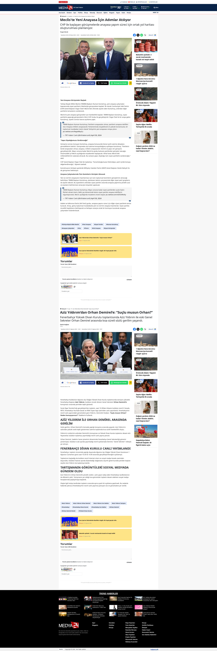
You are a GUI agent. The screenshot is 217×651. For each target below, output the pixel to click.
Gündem (69, 12)
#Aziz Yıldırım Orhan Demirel (81, 503)
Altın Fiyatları (130, 635)
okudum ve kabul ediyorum (77, 279)
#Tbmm (86, 228)
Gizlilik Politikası (147, 625)
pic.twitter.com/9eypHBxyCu (73, 131)
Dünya (86, 12)
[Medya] (145, 94)
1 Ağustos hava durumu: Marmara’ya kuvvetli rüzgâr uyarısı (145, 81)
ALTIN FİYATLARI (153, 2)
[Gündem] (145, 70)
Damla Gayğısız (64, 324)
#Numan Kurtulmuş (112, 224)
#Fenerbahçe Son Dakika (99, 507)
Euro (135, 6)
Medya (129, 12)
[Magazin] (145, 115)
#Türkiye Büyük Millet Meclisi (70, 224)
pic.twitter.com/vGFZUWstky (116, 195)
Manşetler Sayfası (131, 627)
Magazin (111, 12)
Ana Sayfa (62, 12)
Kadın (123, 12)
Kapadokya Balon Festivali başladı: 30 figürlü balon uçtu (143, 442)
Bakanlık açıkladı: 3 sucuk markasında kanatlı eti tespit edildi (145, 57)
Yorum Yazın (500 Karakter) (68, 264)
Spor (74, 12)
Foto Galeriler (130, 625)
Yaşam (118, 12)
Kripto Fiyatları (130, 637)
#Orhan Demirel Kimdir (68, 511)
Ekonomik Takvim (131, 639)
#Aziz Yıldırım (66, 503)
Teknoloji (92, 12)
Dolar (127, 6)
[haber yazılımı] (154, 649)
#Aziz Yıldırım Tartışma (118, 503)
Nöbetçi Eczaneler (131, 642)
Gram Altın (145, 6)
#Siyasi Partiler (98, 224)
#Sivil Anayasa (96, 228)
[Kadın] (145, 137)
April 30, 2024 (96, 135)
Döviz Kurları (129, 632)
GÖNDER (129, 279)
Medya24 (63, 16)
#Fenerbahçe (65, 507)
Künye (144, 623)
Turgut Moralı (64, 32)
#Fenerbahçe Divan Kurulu (80, 507)
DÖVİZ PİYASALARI (142, 2)
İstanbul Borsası (131, 630)
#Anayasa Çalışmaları (68, 228)
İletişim (144, 627)
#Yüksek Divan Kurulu (85, 511)
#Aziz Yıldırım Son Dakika (101, 503)
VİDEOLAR (132, 2)
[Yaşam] (145, 46)
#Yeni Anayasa (86, 224)
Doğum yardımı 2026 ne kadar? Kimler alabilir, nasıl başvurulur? (145, 148)
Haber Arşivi (146, 630)
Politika (80, 12)
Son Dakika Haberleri (149, 635)
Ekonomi (99, 12)
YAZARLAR (124, 2)
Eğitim (106, 12)
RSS (61, 649)
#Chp (79, 228)
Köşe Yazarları (130, 623)
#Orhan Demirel (114, 507)
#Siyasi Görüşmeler (109, 228)
